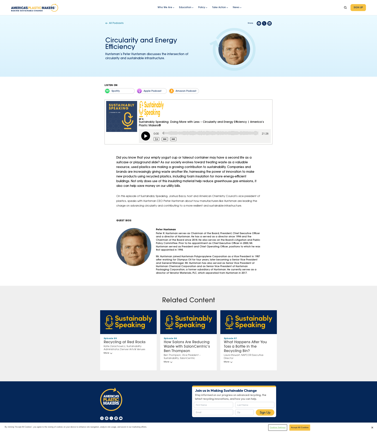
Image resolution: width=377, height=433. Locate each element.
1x (156, 139)
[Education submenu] (193, 7)
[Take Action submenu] (227, 7)
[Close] (372, 427)
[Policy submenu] (206, 7)
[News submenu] (241, 7)
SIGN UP (358, 7)
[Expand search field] (345, 7)
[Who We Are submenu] (173, 7)
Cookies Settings (278, 427)
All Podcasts (116, 23)
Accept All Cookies (300, 427)
